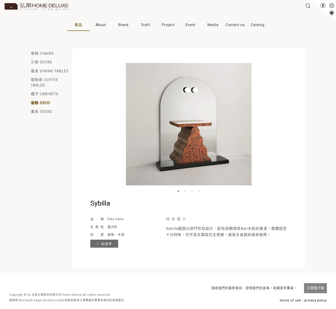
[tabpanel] (188, 122)
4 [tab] (199, 191)
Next (285, 122)
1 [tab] (178, 191)
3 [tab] (192, 191)
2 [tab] (185, 191)
